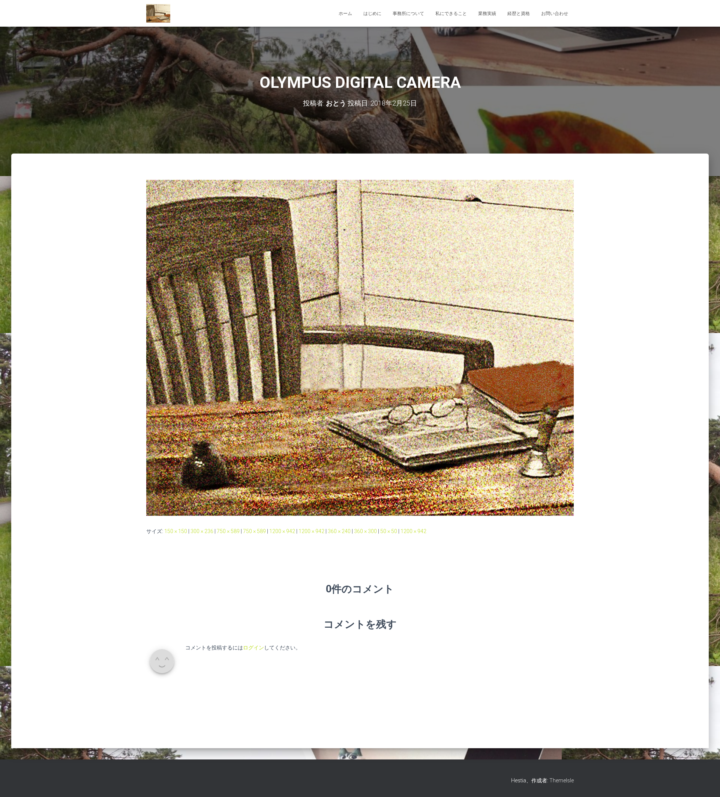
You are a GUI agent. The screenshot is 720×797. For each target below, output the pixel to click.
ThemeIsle (561, 780)
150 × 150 (175, 531)
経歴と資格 (518, 13)
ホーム (345, 13)
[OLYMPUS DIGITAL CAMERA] (360, 347)
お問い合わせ (554, 13)
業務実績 (487, 13)
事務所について (408, 13)
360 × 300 (365, 531)
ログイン (253, 648)
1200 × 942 (282, 531)
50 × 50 (388, 531)
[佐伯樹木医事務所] (158, 13)
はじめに (372, 13)
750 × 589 (228, 531)
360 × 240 (339, 531)
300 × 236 (201, 531)
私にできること (451, 13)
